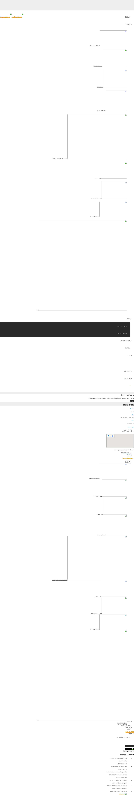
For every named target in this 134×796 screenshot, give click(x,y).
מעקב (128, 319)
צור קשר (127, 348)
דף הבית (127, 17)
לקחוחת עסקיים (125, 340)
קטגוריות (127, 24)
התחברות (127, 371)
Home (132, 401)
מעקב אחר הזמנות (122, 326)
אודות (128, 355)
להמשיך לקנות (129, 746)
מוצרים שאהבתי (122, 333)
